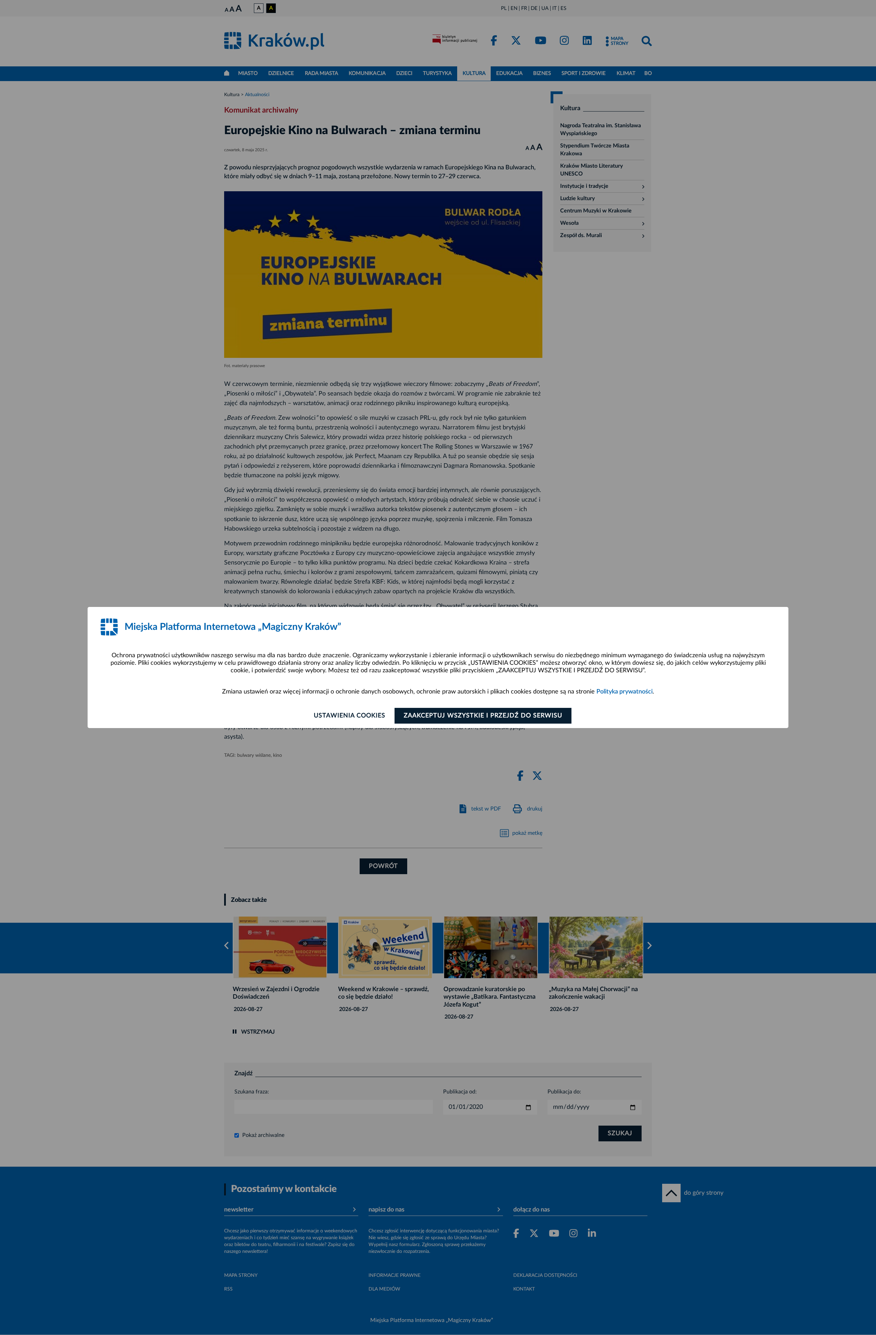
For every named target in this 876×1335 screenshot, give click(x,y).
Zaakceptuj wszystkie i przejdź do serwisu (483, 716)
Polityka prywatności (624, 692)
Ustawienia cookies (349, 716)
